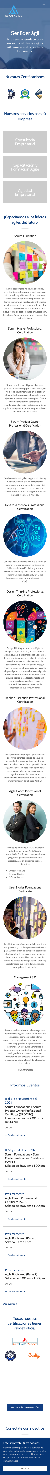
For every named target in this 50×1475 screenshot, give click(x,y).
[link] (13, 4)
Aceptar (25, 1468)
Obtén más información (25, 1407)
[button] (44, 4)
